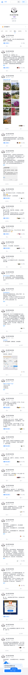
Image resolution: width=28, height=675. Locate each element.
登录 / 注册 (12, 670)
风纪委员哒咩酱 (10, 35)
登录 (23, 1)
